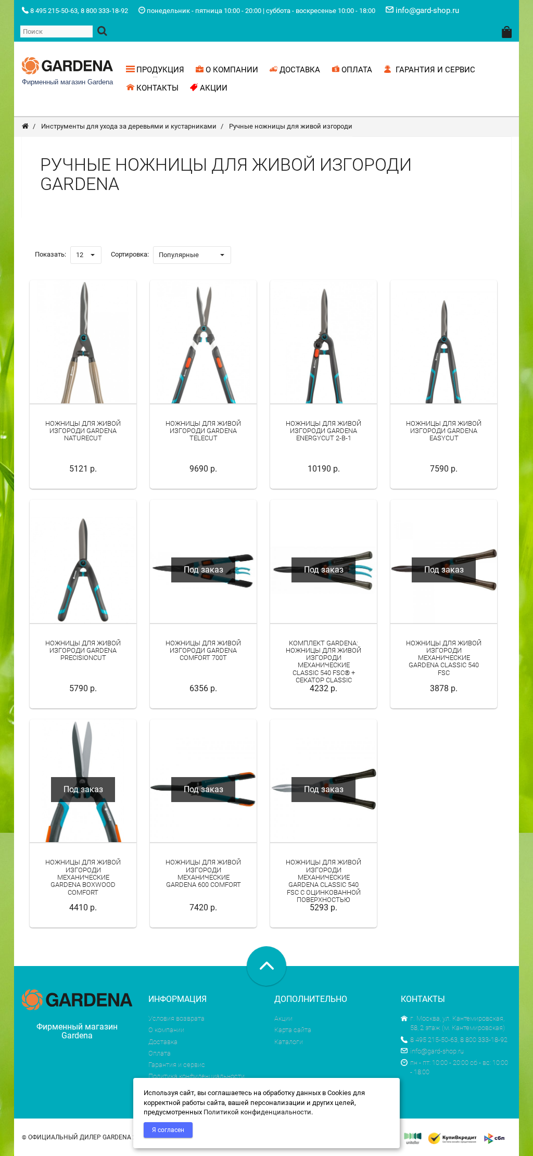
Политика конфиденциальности (196, 1076)
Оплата (159, 1053)
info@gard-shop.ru (437, 1051)
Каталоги (288, 1042)
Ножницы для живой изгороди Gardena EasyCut (443, 431)
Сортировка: (130, 254)
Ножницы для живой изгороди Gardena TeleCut (203, 431)
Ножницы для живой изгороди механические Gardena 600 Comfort (203, 873)
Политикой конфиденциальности (257, 1112)
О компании (166, 1030)
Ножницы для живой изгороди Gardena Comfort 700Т (203, 650)
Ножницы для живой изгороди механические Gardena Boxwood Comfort (83, 877)
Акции (283, 1018)
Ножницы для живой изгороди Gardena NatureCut (83, 431)
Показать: (50, 254)
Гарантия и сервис (176, 1065)
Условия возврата (176, 1018)
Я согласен (168, 1130)
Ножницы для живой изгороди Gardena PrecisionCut (83, 650)
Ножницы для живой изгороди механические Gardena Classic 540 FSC (443, 658)
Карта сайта (292, 1030)
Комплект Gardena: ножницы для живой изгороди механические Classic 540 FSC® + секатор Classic (323, 661)
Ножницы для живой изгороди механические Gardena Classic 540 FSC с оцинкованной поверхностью (323, 880)
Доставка (162, 1042)
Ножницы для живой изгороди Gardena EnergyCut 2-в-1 (323, 431)
